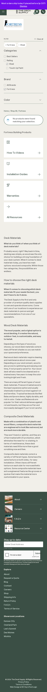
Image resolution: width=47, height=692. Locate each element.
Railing (10, 60)
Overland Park (10, 625)
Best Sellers (12, 56)
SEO (23, 687)
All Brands (11, 85)
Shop (6, 593)
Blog (6, 582)
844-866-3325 (23, 664)
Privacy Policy (23, 682)
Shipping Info (10, 597)
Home (6, 111)
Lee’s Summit (10, 628)
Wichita (7, 636)
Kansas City (9, 621)
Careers (7, 589)
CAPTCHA (8, 548)
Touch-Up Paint (16, 68)
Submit (38, 553)
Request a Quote (11, 578)
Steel (11, 64)
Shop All (14, 111)
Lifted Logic (32, 687)
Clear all (40, 39)
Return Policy (10, 601)
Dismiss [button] (23, 6)
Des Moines (9, 632)
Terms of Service (11, 608)
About (7, 574)
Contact (8, 585)
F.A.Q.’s (7, 605)
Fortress (11, 89)
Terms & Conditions (24, 684)
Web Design (15, 687)
